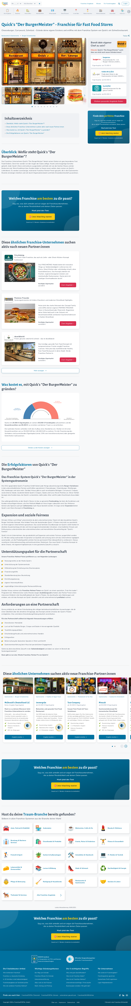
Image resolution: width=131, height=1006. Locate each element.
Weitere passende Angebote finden (108, 101)
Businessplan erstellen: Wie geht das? (78, 986)
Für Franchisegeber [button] (110, 3)
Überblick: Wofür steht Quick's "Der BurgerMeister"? (25, 123)
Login (125, 3)
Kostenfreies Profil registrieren (107, 979)
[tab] (17, 95)
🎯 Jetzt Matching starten (40, 217)
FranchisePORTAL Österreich (31, 995)
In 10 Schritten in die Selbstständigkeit (15, 979)
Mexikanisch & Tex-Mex (85, 697)
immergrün (41, 703)
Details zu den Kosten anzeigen (39, 448)
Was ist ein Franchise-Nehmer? (76, 979)
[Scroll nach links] (15, 11)
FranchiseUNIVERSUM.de (86, 995)
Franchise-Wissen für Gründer (44, 976)
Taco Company (74, 703)
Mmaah (102, 703)
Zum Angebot (67, 285)
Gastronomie (9, 697)
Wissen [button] (98, 3)
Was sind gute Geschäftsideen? (76, 973)
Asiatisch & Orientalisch (116, 697)
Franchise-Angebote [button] (87, 3)
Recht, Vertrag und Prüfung (43, 986)
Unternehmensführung (42, 979)
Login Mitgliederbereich (105, 983)
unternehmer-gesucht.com (68, 995)
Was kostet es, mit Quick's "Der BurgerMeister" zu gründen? (28, 130)
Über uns (54, 1002)
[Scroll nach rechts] (128, 11)
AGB (78, 1002)
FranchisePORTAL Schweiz (49, 995)
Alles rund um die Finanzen (43, 983)
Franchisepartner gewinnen (106, 976)
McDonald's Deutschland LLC (17, 703)
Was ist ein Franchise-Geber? (75, 976)
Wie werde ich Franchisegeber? (107, 973)
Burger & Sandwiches (28, 36)
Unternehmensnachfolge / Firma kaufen (78, 983)
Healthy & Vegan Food (53, 697)
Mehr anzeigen (39, 371)
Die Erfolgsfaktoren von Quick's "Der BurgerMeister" (25, 133)
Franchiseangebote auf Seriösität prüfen (15, 983)
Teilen (125, 36)
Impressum (62, 1002)
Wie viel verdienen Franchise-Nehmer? (15, 986)
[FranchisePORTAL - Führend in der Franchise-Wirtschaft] (5, 3)
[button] (119, 3)
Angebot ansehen (17, 737)
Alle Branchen (28, 3)
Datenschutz (71, 1002)
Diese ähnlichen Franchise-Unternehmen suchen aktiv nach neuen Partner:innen (35, 127)
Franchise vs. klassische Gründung (14, 976)
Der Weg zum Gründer (42, 973)
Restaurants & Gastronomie (10, 36)
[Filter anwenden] (39, 4)
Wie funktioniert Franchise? (11, 973)
